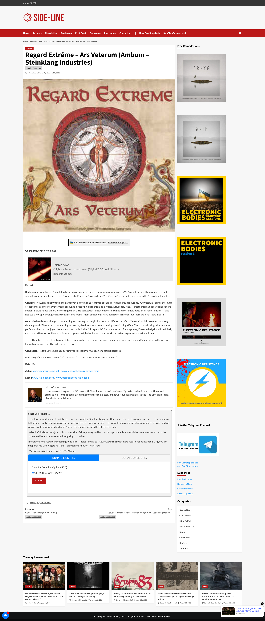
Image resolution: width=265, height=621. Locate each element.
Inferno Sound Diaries (35, 73)
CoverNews (151, 616)
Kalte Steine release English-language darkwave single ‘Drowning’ (86, 595)
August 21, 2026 (44, 603)
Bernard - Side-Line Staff (80, 600)
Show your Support (118, 242)
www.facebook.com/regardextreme (80, 370)
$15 (50, 472)
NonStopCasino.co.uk (174, 33)
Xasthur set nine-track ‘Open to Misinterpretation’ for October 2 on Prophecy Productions (218, 596)
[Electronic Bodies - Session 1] (201, 261)
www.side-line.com (53, 403)
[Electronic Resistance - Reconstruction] (201, 322)
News (26, 33)
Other (58, 472)
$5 (35, 472)
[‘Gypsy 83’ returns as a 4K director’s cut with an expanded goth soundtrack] (133, 576)
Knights (33, 502)
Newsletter (51, 33)
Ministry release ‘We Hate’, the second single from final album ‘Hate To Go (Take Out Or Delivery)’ (44, 596)
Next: (140, 511)
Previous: (41, 511)
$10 (42, 472)
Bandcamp (66, 33)
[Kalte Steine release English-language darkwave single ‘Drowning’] (88, 576)
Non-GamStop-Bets (149, 33)
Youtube (183, 548)
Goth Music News (185, 488)
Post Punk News (184, 479)
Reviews (37, 33)
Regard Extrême (44, 502)
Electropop (110, 33)
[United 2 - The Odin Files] (201, 139)
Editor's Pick (185, 521)
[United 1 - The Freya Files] (201, 78)
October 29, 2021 (53, 73)
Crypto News (185, 515)
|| (135, 33)
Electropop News (185, 493)
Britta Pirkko (31, 603)
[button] (240, 33)
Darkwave (95, 33)
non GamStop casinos (187, 462)
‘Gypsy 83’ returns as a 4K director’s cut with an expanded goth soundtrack (132, 595)
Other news (184, 537)
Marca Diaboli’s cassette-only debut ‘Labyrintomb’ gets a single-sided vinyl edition (176, 596)
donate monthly (63, 458)
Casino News (185, 510)
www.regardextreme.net (46, 370)
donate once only (134, 458)
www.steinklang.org (43, 377)
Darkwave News (184, 484)
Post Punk (80, 33)
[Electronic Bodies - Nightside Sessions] (201, 200)
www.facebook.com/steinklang (72, 377)
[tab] (63, 457)
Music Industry (186, 526)
